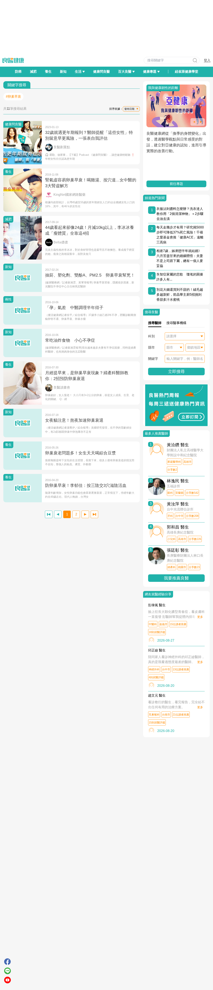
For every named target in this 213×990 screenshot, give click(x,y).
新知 (63, 71)
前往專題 (176, 184)
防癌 (18, 71)
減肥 (33, 71)
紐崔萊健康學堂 (186, 71)
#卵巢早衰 (13, 96)
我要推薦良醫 (176, 578)
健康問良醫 (101, 71)
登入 (207, 60)
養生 (48, 71)
